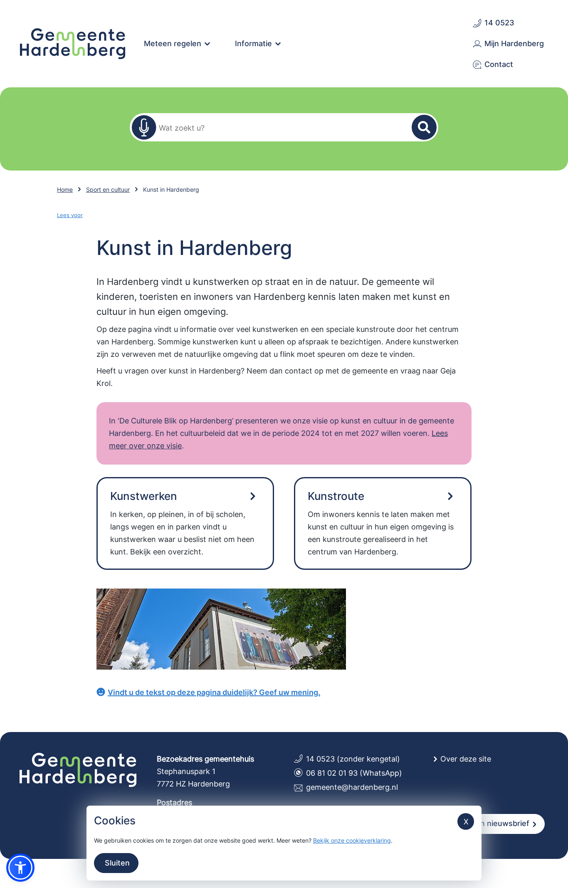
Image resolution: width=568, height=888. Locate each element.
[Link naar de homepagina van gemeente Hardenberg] (73, 43)
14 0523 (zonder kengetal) (353, 758)
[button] (20, 868)
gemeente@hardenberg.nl (352, 787)
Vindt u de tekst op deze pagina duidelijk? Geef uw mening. (214, 692)
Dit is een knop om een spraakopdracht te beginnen (143, 127)
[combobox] (279, 127)
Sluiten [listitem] (116, 862)
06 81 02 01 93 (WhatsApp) (354, 773)
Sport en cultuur (108, 189)
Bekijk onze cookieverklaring (352, 840)
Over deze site (465, 758)
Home (65, 189)
